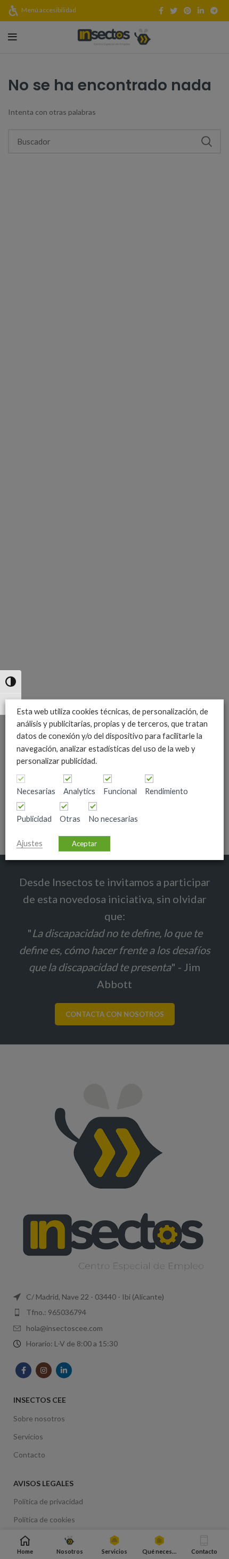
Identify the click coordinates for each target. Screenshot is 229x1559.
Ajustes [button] (30, 843)
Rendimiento (166, 791)
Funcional (120, 791)
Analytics (79, 791)
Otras (70, 818)
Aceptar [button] (84, 843)
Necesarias (36, 791)
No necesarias (113, 818)
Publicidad (34, 818)
